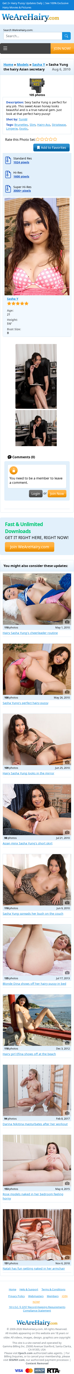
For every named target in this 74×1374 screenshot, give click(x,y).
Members (53, 1296)
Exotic (23, 128)
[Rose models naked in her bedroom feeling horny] (37, 1160)
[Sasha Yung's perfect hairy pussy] (37, 669)
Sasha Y (38, 64)
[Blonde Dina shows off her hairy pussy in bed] (37, 950)
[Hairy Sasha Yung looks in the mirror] (37, 739)
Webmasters (36, 1296)
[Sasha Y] (37, 246)
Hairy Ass (43, 125)
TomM (23, 119)
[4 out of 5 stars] (51, 139)
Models (23, 64)
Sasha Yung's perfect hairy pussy (25, 703)
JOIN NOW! (62, 48)
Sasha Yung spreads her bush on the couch (33, 914)
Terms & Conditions (53, 1289)
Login (35, 493)
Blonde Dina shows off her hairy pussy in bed (34, 984)
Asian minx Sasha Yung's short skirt (27, 843)
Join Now (57, 493)
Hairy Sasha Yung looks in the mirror (28, 773)
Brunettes (21, 125)
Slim (33, 125)
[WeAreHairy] (37, 1323)
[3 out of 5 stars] (46, 139)
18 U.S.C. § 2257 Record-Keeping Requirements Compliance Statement (37, 1308)
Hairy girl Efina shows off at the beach (29, 1054)
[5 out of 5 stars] (55, 139)
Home (8, 64)
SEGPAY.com (17, 1360)
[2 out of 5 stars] (42, 139)
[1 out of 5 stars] (38, 139)
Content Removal (37, 1363)
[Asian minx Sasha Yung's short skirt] (37, 810)
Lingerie (12, 128)
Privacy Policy (16, 1296)
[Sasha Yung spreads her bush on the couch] (37, 880)
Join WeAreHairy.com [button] (29, 547)
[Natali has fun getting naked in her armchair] (37, 1235)
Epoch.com (25, 1353)
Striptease (59, 125)
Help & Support (29, 1289)
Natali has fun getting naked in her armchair (34, 1268)
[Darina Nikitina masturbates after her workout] (37, 1090)
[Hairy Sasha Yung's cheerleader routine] (37, 599)
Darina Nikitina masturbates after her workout (35, 1124)
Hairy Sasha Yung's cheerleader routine (30, 633)
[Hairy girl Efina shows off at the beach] (37, 1020)
